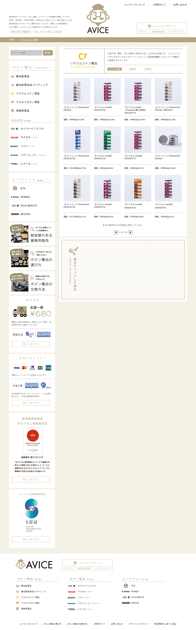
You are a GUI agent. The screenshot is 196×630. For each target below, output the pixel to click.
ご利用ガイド (159, 4)
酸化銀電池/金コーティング (32, 84)
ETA (23, 188)
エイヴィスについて (134, 4)
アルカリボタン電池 (27, 102)
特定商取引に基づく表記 (165, 624)
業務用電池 (22, 110)
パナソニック (33, 154)
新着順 (147, 69)
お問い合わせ (180, 4)
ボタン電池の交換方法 (77, 624)
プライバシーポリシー (139, 624)
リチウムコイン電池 (27, 93)
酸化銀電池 (22, 76)
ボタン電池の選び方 (52, 624)
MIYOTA (25, 214)
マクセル (29, 137)
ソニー (27, 146)
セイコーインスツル (32, 128)
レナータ (29, 163)
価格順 (132, 69)
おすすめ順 (114, 69)
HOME (12, 40)
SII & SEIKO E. (29, 205)
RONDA (25, 197)
